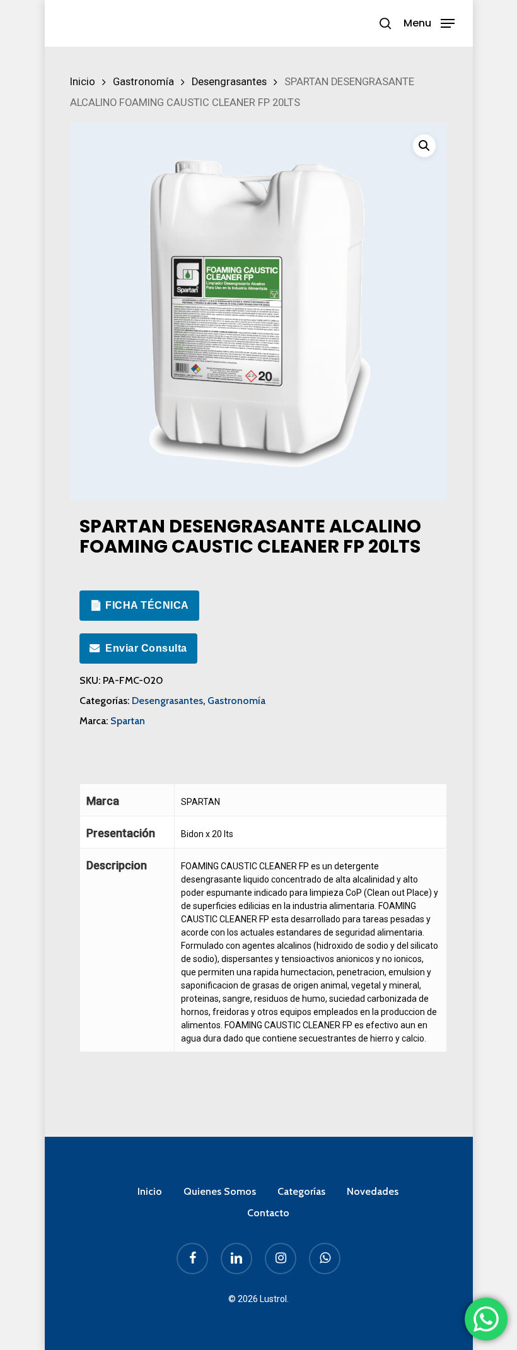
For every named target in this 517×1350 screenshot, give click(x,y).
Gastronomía (143, 82)
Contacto (268, 1213)
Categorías (301, 1191)
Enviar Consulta (146, 648)
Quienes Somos (219, 1191)
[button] (429, 22)
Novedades (372, 1191)
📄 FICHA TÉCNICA (139, 605)
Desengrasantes (229, 82)
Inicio (82, 82)
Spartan (127, 721)
